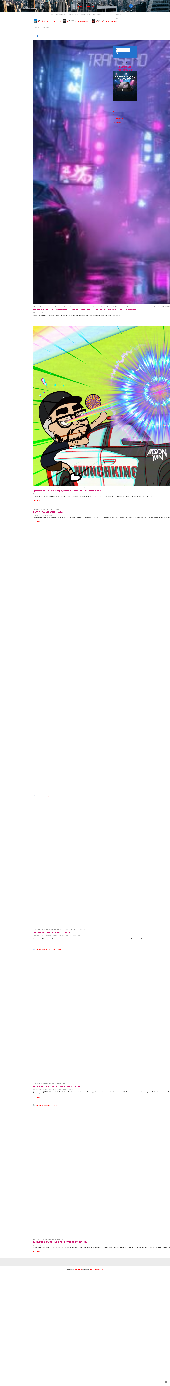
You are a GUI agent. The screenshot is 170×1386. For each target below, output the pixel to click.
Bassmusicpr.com (87, 306)
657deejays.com (44, 306)
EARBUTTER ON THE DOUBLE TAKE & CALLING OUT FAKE (58, 1086)
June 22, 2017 (38, 515)
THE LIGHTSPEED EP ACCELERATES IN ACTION (53, 932)
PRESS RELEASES (74, 929)
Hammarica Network (153, 306)
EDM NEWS (114, 306)
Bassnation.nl (96, 306)
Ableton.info (53, 306)
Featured (144, 306)
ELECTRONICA (37, 488)
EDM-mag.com (122, 306)
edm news (61, 935)
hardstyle (68, 935)
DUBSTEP (36, 929)
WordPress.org (117, 122)
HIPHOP (162, 306)
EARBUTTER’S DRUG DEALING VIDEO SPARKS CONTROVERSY (60, 1242)
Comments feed (118, 118)
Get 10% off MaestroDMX (125, 68)
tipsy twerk (71, 1089)
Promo (76, 488)
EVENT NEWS (85, 14)
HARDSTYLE (49, 929)
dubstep (55, 935)
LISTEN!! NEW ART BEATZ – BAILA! (48, 512)
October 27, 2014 (38, 1245)
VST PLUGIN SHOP (99, 14)
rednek (65, 1089)
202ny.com (36, 306)
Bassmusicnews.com (76, 306)
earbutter (51, 1089)
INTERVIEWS (73, 14)
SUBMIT (119, 14)
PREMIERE (66, 929)
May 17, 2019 (37, 494)
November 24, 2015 (39, 935)
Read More (36, 319)
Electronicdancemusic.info (134, 306)
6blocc (46, 1245)
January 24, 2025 (38, 312)
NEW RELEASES (61, 14)
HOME (50, 14)
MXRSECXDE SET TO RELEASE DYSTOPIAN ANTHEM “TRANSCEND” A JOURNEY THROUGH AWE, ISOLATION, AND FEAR (85, 309)
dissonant (48, 935)
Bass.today (67, 306)
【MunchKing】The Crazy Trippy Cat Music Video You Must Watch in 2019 (67, 490)
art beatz (45, 515)
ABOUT (111, 14)
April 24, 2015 (37, 1089)
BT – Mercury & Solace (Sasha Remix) (107, 22)
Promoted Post (83, 488)
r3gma (74, 935)
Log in (115, 111)
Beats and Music (105, 306)
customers (53, 1245)
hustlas (73, 1245)
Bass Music (60, 306)
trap (50, 515)
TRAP (89, 488)
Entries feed (117, 115)
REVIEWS (82, 929)
